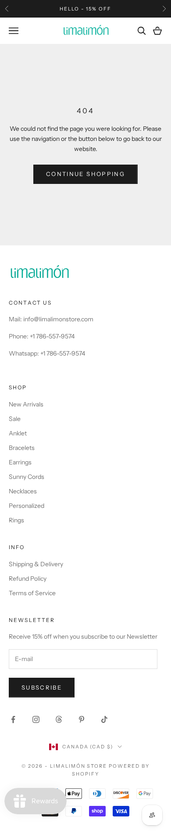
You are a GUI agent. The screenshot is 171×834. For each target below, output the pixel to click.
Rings (16, 520)
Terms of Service (32, 593)
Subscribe (41, 687)
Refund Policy (27, 578)
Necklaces (23, 491)
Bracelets (22, 448)
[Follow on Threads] (58, 719)
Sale (15, 419)
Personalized (26, 506)
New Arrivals (26, 404)
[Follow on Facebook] (13, 719)
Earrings (20, 462)
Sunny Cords (26, 477)
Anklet (18, 433)
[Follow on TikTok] (104, 719)
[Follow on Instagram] (36, 719)
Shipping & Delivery (36, 564)
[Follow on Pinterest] (81, 719)
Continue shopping (85, 173)
